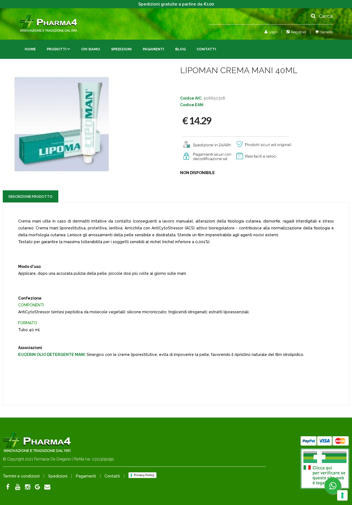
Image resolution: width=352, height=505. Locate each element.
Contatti (206, 49)
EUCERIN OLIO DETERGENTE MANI (51, 354)
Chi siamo (90, 49)
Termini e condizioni (21, 476)
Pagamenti (153, 49)
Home (30, 49)
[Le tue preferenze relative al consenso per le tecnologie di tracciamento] (342, 495)
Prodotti (57, 49)
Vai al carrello (310, 43)
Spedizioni (121, 49)
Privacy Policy (144, 475)
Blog (180, 49)
